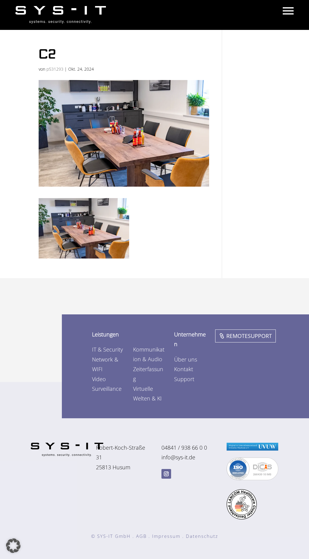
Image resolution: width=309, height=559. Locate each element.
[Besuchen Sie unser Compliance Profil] (252, 478)
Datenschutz (202, 536)
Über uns (185, 359)
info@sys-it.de (178, 457)
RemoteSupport (249, 335)
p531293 (54, 69)
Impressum (166, 536)
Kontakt (183, 369)
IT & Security (107, 349)
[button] (13, 545)
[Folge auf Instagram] (166, 474)
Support (184, 379)
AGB (141, 536)
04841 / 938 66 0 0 (184, 447)
